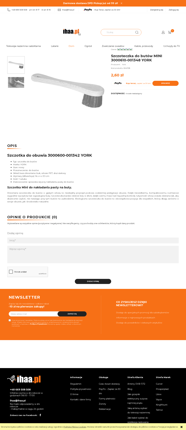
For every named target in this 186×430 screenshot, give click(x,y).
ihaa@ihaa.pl (68, 10)
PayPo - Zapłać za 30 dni (109, 391)
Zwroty (102, 404)
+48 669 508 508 (20, 389)
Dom (71, 46)
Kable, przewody (143, 46)
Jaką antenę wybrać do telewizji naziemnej (138, 410)
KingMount (161, 404)
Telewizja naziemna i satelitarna (23, 46)
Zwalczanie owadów (113, 46)
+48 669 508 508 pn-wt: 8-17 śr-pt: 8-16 (31, 10)
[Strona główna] (71, 32)
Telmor (159, 410)
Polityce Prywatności (38, 324)
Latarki (54, 46)
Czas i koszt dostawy (109, 384)
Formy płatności (107, 398)
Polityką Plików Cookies (75, 427)
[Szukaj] (137, 32)
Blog (129, 389)
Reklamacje (105, 409)
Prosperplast (162, 389)
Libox (158, 394)
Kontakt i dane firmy (80, 399)
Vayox (159, 399)
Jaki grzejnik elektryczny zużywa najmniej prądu (137, 398)
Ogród (88, 46)
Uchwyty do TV (171, 46)
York (124, 64)
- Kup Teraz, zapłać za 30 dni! (106, 10)
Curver (159, 384)
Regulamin (75, 384)
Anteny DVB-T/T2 (136, 384)
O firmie (74, 394)
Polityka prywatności (80, 389)
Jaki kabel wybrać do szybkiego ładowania (138, 420)
